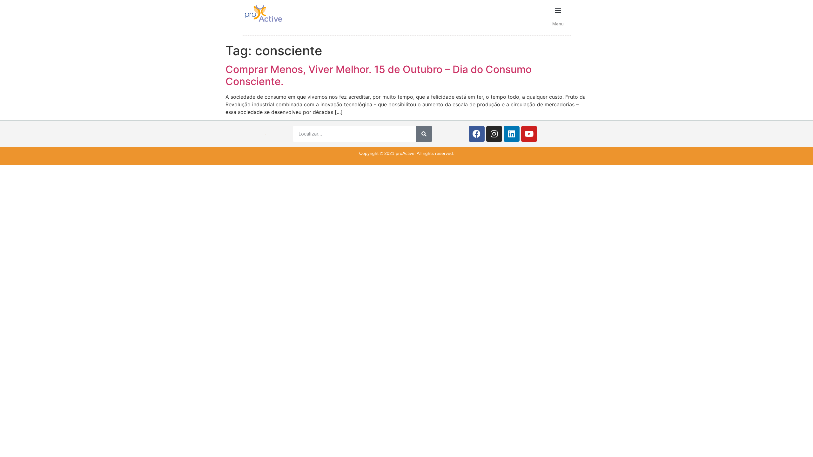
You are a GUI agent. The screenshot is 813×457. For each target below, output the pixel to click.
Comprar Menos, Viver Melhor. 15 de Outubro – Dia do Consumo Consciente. (378, 75)
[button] (558, 10)
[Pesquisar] (424, 134)
